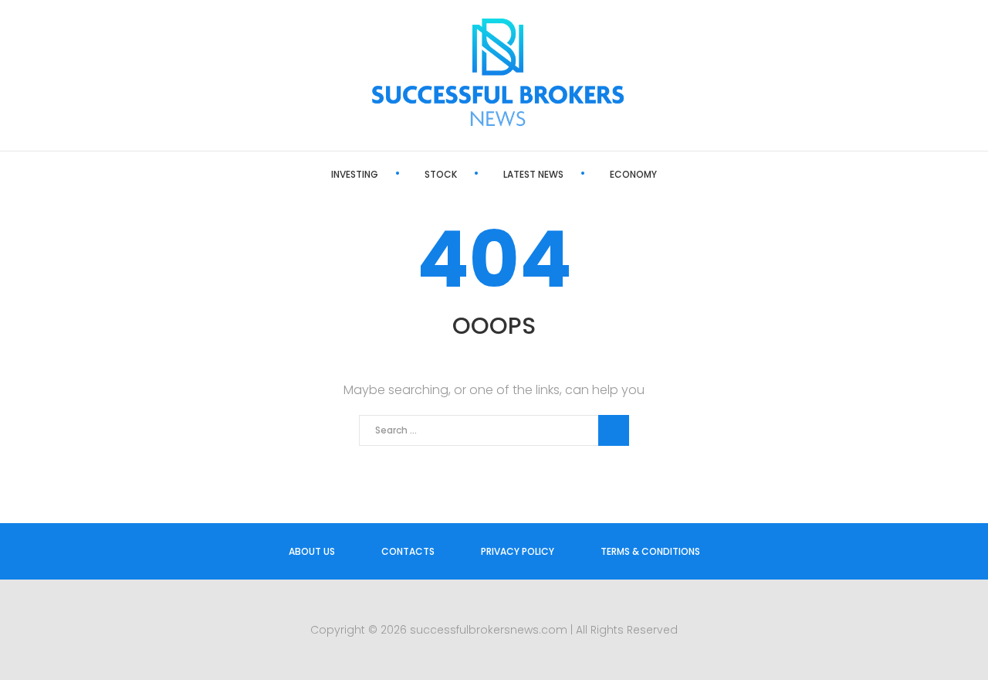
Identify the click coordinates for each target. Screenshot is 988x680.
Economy (633, 174)
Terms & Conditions (650, 551)
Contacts (408, 551)
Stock (441, 174)
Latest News (533, 174)
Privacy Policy (517, 551)
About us (312, 551)
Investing (354, 174)
